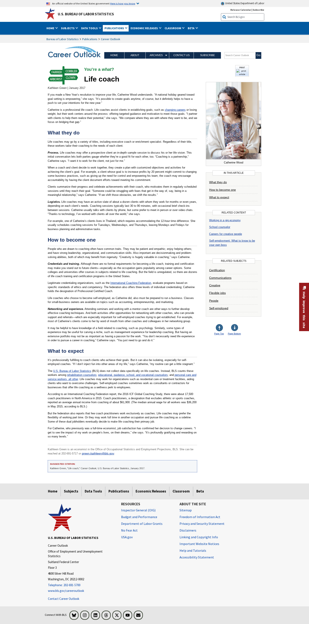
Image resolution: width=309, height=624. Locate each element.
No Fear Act (129, 530)
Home (114, 55)
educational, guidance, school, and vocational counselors (133, 375)
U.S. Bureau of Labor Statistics (86, 14)
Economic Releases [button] (144, 28)
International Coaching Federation (130, 282)
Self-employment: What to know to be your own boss (232, 242)
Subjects (71, 491)
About (135, 55)
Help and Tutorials (193, 550)
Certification (217, 270)
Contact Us (181, 55)
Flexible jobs (217, 293)
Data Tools (93, 491)
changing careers (175, 109)
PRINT (242, 67)
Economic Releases (151, 491)
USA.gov (127, 537)
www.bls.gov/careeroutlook (66, 591)
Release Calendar (240, 9)
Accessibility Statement (197, 557)
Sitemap (186, 510)
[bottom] (235, 328)
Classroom (181, 491)
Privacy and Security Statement (202, 523)
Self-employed (218, 308)
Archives (156, 55)
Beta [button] (191, 28)
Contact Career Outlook (63, 599)
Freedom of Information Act (200, 517)
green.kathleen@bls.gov (98, 453)
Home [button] (50, 28)
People (213, 300)
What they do (218, 182)
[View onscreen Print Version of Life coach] (242, 74)
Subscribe (258, 9)
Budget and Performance (139, 517)
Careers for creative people (225, 234)
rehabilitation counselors (81, 375)
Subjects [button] (68, 28)
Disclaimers (188, 530)
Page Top (219, 333)
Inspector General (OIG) (138, 510)
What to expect (219, 197)
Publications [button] (114, 28)
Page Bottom (234, 333)
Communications (220, 277)
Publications (89, 39)
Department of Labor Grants (141, 523)
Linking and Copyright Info (199, 537)
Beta (200, 491)
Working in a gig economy (225, 220)
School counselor (219, 227)
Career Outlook (110, 39)
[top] (222, 328)
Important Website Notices (199, 544)
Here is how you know (122, 3)
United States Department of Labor (244, 3)
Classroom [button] (173, 28)
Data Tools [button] (89, 28)
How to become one (222, 189)
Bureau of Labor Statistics (62, 39)
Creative (214, 285)
